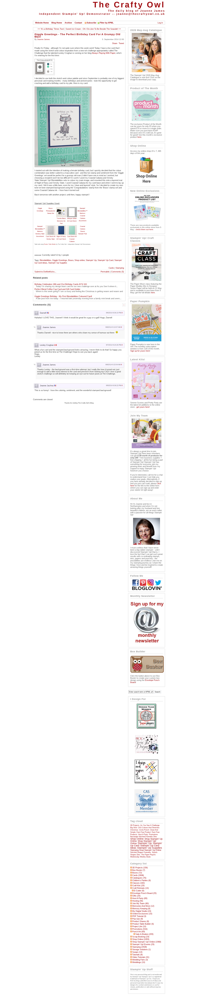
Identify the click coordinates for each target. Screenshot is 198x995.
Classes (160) (138, 883)
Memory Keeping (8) (141, 908)
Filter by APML (107, 23)
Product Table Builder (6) (143, 924)
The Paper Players (148, 855)
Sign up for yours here (140, 351)
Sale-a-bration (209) (144, 934)
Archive (68, 23)
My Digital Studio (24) (141, 911)
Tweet (121, 43)
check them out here (144, 229)
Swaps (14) (137, 952)
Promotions (153, 834)
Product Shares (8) (140, 921)
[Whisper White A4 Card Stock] (72, 208)
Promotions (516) (139, 929)
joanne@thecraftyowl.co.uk (140, 13)
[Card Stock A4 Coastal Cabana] (72, 226)
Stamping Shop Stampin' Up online (145, 850)
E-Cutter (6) (139, 891)
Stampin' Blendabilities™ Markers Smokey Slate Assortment (40, 231)
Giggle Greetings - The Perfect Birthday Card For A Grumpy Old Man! (77, 35)
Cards (111, 268)
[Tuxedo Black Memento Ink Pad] (61, 208)
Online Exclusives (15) (142, 914)
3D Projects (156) (140, 868)
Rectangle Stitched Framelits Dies (143, 837)
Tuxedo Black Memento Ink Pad (61, 221)
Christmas (134, 830)
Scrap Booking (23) (140, 937)
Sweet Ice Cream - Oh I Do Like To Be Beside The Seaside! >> (93, 29)
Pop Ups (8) (137, 919)
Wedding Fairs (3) (140, 960)
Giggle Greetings (59, 260)
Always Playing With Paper (103, 53)
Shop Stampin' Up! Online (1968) (146, 942)
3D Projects (134, 825)
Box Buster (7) (138, 870)
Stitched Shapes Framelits (140, 852)
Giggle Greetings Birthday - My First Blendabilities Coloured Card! (63, 296)
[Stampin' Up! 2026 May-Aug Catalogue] (146, 71)
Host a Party (143, 834)
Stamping (120, 268)
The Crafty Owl (129, 4)
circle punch (144, 830)
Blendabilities (45, 260)
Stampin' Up (91, 260)
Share (114, 43)
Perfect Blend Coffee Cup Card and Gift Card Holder (57, 289)
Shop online (79, 260)
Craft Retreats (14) (140, 888)
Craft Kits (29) (138, 885)
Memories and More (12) (143, 906)
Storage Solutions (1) (141, 949)
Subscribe (91, 23)
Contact (78, 23)
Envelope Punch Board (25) (144, 893)
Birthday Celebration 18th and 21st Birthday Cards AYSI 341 (60, 284)
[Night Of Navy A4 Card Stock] (61, 226)
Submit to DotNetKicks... (45, 272)
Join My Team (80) (140, 903)
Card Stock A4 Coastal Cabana (72, 239)
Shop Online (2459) (140, 939)
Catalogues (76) (139, 878)
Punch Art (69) (138, 932)
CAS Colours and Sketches (148, 828)
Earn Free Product (144, 832)
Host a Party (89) (139, 898)
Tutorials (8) (137, 955)
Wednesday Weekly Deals (140, 857)
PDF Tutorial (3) (139, 916)
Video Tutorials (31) (140, 957)
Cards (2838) (138, 875)
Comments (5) (117, 272)
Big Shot (133, 828)
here (139, 137)
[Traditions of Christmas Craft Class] (146, 280)
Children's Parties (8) (141, 880)
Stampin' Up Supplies (57, 263)
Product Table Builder (50, 244)
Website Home (42, 23)
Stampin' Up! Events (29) (143, 944)
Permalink (105, 272)
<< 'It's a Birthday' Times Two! (51, 29)
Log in (160, 23)
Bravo (70, 260)
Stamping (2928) (139, 947)
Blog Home (56, 23)
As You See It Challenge (149, 825)
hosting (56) (137, 901)
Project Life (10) (139, 926)
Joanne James (43, 39)
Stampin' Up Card (105, 260)
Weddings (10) (138, 962)
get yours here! (143, 407)
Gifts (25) (136, 896)
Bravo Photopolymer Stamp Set (50, 210)
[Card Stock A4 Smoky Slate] (51, 226)
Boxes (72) (137, 873)
